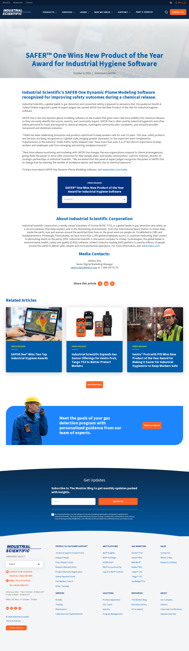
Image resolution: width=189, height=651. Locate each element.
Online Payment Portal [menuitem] (65, 576)
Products (48, 12)
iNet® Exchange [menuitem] (109, 557)
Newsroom (18, 2)
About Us (6, 2)
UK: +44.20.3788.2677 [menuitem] (18, 585)
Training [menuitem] (59, 604)
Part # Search (144, 12)
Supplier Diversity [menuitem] (168, 614)
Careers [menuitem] (164, 604)
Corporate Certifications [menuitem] (171, 609)
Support (123, 12)
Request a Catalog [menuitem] (169, 562)
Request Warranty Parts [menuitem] (66, 567)
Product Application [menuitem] (111, 599)
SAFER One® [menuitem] (108, 562)
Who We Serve (102, 12)
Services (67, 12)
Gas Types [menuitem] (107, 604)
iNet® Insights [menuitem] (109, 553)
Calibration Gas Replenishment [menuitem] (69, 614)
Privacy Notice (99, 519)
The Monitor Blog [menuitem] (139, 599)
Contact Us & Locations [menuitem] (20, 571)
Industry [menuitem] (106, 609)
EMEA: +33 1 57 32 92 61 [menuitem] (19, 580)
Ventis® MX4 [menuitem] (137, 557)
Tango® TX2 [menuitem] (137, 576)
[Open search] (166, 12)
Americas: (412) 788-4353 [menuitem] (20, 575)
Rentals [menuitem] (59, 599)
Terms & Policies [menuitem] (13, 621)
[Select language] (171, 2)
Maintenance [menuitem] (61, 609)
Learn (83, 12)
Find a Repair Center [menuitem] (64, 562)
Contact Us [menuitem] (165, 553)
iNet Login (182, 2)
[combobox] (94, 199)
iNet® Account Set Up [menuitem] (112, 567)
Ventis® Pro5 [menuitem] (137, 553)
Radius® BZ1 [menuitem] (137, 567)
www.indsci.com (151, 246)
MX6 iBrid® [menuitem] (136, 562)
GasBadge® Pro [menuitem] (138, 581)
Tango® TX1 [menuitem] (137, 571)
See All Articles (94, 384)
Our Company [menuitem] (166, 599)
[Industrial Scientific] (17, 12)
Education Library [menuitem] (139, 604)
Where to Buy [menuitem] (166, 557)
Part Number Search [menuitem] (64, 581)
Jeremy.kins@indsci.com (83, 267)
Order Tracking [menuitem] (62, 586)
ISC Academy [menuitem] (137, 609)
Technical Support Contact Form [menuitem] (70, 553)
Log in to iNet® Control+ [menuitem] (113, 571)
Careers (29, 2)
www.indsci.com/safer (115, 169)
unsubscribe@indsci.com (75, 519)
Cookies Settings (16, 628)
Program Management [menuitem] (112, 614)
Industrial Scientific (105, 73)
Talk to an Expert (152, 425)
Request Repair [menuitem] (62, 557)
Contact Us (178, 12)
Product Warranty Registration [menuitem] (69, 571)
